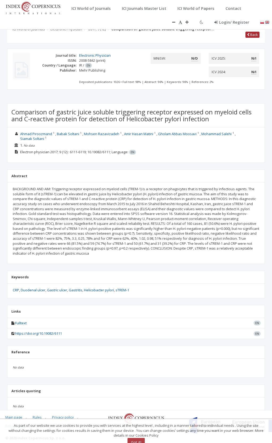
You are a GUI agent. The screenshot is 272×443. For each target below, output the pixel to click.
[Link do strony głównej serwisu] (33, 7)
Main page (13, 417)
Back (253, 34)
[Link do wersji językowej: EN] (267, 21)
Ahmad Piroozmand (36, 133)
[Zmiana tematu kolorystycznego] (201, 22)
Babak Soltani (68, 133)
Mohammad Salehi (216, 133)
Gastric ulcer (57, 290)
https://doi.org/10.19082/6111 (38, 333)
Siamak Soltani (32, 138)
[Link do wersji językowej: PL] (262, 21)
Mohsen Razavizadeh (101, 133)
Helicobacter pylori (99, 290)
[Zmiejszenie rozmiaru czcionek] (171, 22)
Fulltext (21, 323)
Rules (37, 417)
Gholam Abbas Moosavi (177, 133)
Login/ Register (234, 22)
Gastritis (75, 290)
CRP (16, 290)
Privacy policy (63, 417)
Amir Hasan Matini (138, 133)
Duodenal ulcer (33, 290)
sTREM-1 (122, 290)
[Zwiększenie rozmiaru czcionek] (189, 22)
